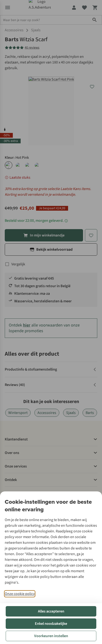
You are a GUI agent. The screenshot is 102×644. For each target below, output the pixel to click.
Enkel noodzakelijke (51, 623)
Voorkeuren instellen (51, 636)
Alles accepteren (51, 611)
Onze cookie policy (20, 593)
